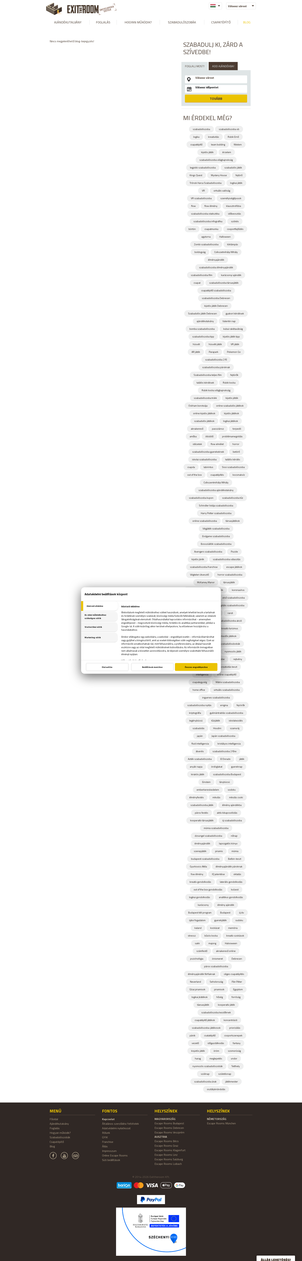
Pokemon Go (234, 352)
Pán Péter (237, 981)
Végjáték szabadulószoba (216, 528)
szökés (235, 221)
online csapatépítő (226, 674)
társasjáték (229, 582)
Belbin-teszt (234, 859)
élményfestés (196, 797)
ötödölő (209, 436)
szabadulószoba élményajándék (216, 267)
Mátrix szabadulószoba (228, 682)
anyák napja (196, 766)
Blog (246, 22)
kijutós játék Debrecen (216, 306)
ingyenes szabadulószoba (216, 697)
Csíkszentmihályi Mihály (216, 482)
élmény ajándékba (232, 805)
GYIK (105, 1137)
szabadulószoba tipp (203, 336)
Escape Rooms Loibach (168, 1164)
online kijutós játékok (204, 413)
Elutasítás (107, 667)
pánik (192, 1035)
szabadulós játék (233, 167)
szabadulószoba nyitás (199, 705)
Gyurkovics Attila (198, 866)
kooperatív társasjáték (202, 820)
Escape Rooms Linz (166, 1155)
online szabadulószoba (204, 521)
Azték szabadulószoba (200, 759)
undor (234, 1058)
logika (196, 137)
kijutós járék (198, 559)
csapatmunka (211, 229)
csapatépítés (217, 475)
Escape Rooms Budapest (169, 1123)
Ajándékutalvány (67, 22)
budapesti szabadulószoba (205, 859)
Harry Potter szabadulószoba (216, 513)
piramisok (219, 989)
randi (230, 613)
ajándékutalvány (205, 321)
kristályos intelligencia (229, 743)
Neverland (195, 981)
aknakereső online (226, 951)
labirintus (208, 467)
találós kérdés (232, 459)
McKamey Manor (206, 582)
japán (200, 736)
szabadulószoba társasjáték (224, 283)
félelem (238, 144)
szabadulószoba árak (205, 1081)
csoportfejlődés (235, 229)
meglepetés (216, 1058)
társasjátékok (233, 521)
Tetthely (235, 1066)
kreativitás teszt (229, 667)
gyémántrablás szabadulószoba (226, 713)
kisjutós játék (198, 1051)
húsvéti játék (215, 344)
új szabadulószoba (232, 820)
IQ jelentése (218, 874)
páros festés (201, 812)
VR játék (235, 344)
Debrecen (237, 958)
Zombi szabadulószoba (206, 244)
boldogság (200, 252)
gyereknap (236, 766)
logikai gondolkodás (199, 897)
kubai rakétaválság (233, 329)
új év (241, 912)
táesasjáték (203, 1004)
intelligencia (202, 674)
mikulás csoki (236, 797)
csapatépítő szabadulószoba (216, 290)
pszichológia (196, 958)
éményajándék (202, 843)
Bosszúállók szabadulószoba (216, 544)
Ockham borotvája (197, 405)
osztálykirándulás (216, 1089)
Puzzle (234, 551)
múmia (235, 851)
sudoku (239, 920)
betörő (236, 451)
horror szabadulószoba (230, 574)
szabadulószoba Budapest (227, 774)
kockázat (215, 928)
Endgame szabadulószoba (216, 536)
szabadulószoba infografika (207, 221)
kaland (198, 928)
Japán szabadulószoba (223, 736)
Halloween (225, 236)
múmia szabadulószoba (216, 828)
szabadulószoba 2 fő (216, 359)
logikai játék (236, 183)
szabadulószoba (201, 129)
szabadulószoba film (201, 275)
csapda (191, 467)
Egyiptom (238, 989)
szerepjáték (200, 851)
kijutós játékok (231, 413)
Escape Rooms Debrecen (169, 1128)
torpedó (237, 428)
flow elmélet (217, 444)
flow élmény (210, 206)
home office (199, 690)
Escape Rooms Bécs (166, 1141)
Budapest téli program (199, 912)
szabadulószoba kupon (201, 498)
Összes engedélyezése (196, 667)
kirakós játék (197, 774)
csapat (197, 283)
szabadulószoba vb (229, 129)
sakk (197, 943)
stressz (192, 935)
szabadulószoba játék (201, 805)
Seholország (216, 981)
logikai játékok (230, 421)
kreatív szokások (235, 935)
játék (241, 759)
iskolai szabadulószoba (204, 459)
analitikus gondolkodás (231, 897)
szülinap (205, 1074)
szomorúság (234, 1051)
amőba (193, 436)
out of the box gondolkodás (208, 889)
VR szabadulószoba (201, 198)
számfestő (201, 951)
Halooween (231, 943)
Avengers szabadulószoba (208, 551)
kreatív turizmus (229, 628)
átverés (200, 751)
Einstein (206, 782)
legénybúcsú (196, 720)
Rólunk (106, 1133)
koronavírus (238, 590)
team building (218, 144)
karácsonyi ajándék (231, 275)
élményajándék (216, 259)
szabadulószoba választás (226, 559)
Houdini (217, 728)
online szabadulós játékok (230, 405)
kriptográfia (195, 713)
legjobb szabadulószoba (203, 167)
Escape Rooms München (221, 1123)
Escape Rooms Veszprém (169, 1132)
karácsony (203, 905)
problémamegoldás (232, 436)
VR (203, 190)
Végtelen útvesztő (199, 574)
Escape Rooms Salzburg (168, 1159)
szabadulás (198, 728)
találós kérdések (205, 382)
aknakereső (197, 428)
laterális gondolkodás (231, 882)
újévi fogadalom (197, 920)
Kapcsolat (108, 1119)
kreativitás (213, 137)
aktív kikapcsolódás (227, 812)
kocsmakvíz (239, 475)
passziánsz (218, 428)
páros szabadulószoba (216, 966)
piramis (219, 851)
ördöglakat (216, 766)
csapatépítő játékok (205, 1020)
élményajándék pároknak (229, 866)
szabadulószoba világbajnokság (216, 160)
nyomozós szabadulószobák (207, 1066)
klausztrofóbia (233, 206)
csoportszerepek (233, 1035)
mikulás (216, 797)
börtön (192, 229)
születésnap (224, 1074)
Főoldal (54, 1119)
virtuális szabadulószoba (227, 690)
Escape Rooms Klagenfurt (170, 1150)
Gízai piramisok (197, 989)
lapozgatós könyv (228, 843)
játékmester (231, 1081)
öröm (216, 1051)
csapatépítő (196, 144)
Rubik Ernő (233, 137)
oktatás (237, 874)
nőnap (234, 836)
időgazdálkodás (216, 1043)
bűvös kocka (211, 935)
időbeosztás (234, 213)
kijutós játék (207, 152)
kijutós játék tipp (231, 336)
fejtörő (239, 175)
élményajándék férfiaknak (201, 974)
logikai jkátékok (200, 997)
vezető (195, 1043)
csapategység (199, 682)
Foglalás (103, 22)
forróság (236, 997)
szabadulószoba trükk (205, 398)
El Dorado (225, 759)
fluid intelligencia (200, 743)
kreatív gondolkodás (200, 882)
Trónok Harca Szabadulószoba (205, 183)
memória (233, 928)
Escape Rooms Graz (166, 1146)
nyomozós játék (233, 651)
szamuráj (234, 728)
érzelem (226, 152)
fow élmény (197, 874)
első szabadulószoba (233, 597)
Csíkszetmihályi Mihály (226, 252)
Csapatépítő (221, 22)
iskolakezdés (236, 720)
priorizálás (234, 1028)
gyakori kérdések (235, 313)
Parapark (213, 352)
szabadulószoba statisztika (205, 213)
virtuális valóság (222, 190)
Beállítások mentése (152, 667)
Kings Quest (196, 175)
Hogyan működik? (138, 22)
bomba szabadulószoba (202, 329)
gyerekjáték (220, 920)
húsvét (196, 344)
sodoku (232, 789)
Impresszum (109, 1151)
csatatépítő (209, 1035)
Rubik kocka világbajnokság (216, 390)
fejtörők (234, 375)
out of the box (194, 475)
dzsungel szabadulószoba (208, 836)
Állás (105, 1146)
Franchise (107, 1142)
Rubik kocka (229, 382)
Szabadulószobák (182, 22)
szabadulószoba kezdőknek (216, 1012)
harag (198, 1058)
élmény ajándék (225, 905)
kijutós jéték (232, 398)
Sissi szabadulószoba (233, 467)
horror (235, 444)
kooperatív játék (226, 1004)
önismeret (217, 958)
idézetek (197, 444)
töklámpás (232, 244)
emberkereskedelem (208, 789)
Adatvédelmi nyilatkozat (116, 1128)
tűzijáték (215, 720)
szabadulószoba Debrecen (216, 298)
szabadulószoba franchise (204, 567)
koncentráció (230, 1020)
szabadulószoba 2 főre (224, 751)
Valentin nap (229, 321)
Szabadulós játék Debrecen (202, 313)
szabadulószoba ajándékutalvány (216, 490)
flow (193, 206)
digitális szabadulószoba (231, 605)
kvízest (235, 889)
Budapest (225, 912)
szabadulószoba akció (230, 620)
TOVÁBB (216, 98)
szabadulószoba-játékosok (206, 1028)
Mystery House (219, 175)
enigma (224, 705)
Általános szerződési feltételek (120, 1124)
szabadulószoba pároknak (216, 367)
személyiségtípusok (230, 198)
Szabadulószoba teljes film (208, 375)
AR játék (196, 352)
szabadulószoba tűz (232, 498)
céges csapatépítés (234, 974)
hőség (219, 997)
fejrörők (241, 705)
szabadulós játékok (204, 421)
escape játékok (234, 567)
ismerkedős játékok (226, 636)
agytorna (206, 236)
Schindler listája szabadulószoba (216, 505)
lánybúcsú (224, 782)
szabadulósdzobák (230, 644)
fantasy (236, 1043)
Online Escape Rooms (115, 1155)
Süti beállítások (111, 1160)
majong (212, 943)
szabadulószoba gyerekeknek (208, 451)
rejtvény (237, 659)
